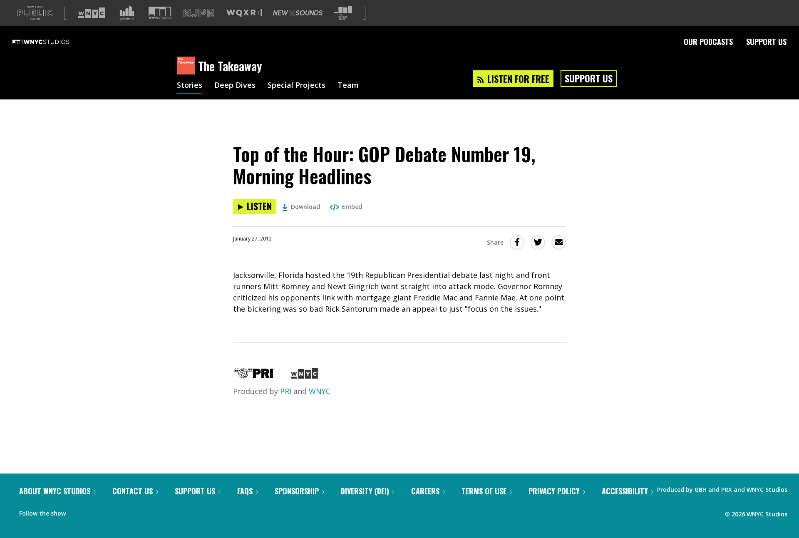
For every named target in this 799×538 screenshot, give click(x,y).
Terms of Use (484, 491)
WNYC (319, 391)
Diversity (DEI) (365, 491)
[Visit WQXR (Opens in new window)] (244, 13)
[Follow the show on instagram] (110, 511)
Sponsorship (297, 491)
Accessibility (625, 491)
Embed (352, 207)
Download (305, 207)
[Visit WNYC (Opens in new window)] (91, 12)
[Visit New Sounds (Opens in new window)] (298, 13)
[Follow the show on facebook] (78, 511)
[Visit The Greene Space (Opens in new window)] (343, 13)
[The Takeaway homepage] (187, 66)
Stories (189, 85)
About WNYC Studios (54, 491)
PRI (285, 391)
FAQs (245, 491)
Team (348, 85)
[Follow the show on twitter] (94, 511)
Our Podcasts (708, 41)
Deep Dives (235, 85)
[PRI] (254, 376)
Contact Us (132, 491)
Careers (425, 491)
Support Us (766, 41)
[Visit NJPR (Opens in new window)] (199, 13)
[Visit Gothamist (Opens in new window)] (127, 12)
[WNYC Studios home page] (51, 41)
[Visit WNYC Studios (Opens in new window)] (160, 13)
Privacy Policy (554, 491)
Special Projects (296, 85)
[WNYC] (304, 376)
